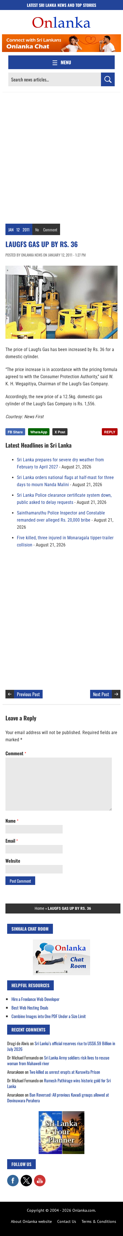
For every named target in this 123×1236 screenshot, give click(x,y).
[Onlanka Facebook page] (13, 1178)
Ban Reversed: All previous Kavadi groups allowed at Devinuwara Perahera (58, 1097)
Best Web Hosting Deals (29, 1007)
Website (12, 860)
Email (11, 840)
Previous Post (28, 694)
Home (39, 908)
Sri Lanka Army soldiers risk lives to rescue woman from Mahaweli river (58, 1060)
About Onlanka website (31, 1221)
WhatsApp (38, 431)
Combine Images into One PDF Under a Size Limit (48, 1016)
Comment (50, 230)
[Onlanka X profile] (26, 1178)
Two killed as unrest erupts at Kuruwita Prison (64, 1072)
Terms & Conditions (99, 1221)
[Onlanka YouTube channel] (39, 1178)
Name (11, 820)
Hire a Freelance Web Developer (35, 999)
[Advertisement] (61, 156)
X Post (60, 431)
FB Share (15, 431)
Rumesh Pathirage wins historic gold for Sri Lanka (59, 1083)
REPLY (109, 431)
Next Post (101, 694)
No (37, 230)
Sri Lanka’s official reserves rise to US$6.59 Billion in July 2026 (61, 1046)
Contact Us (66, 1221)
